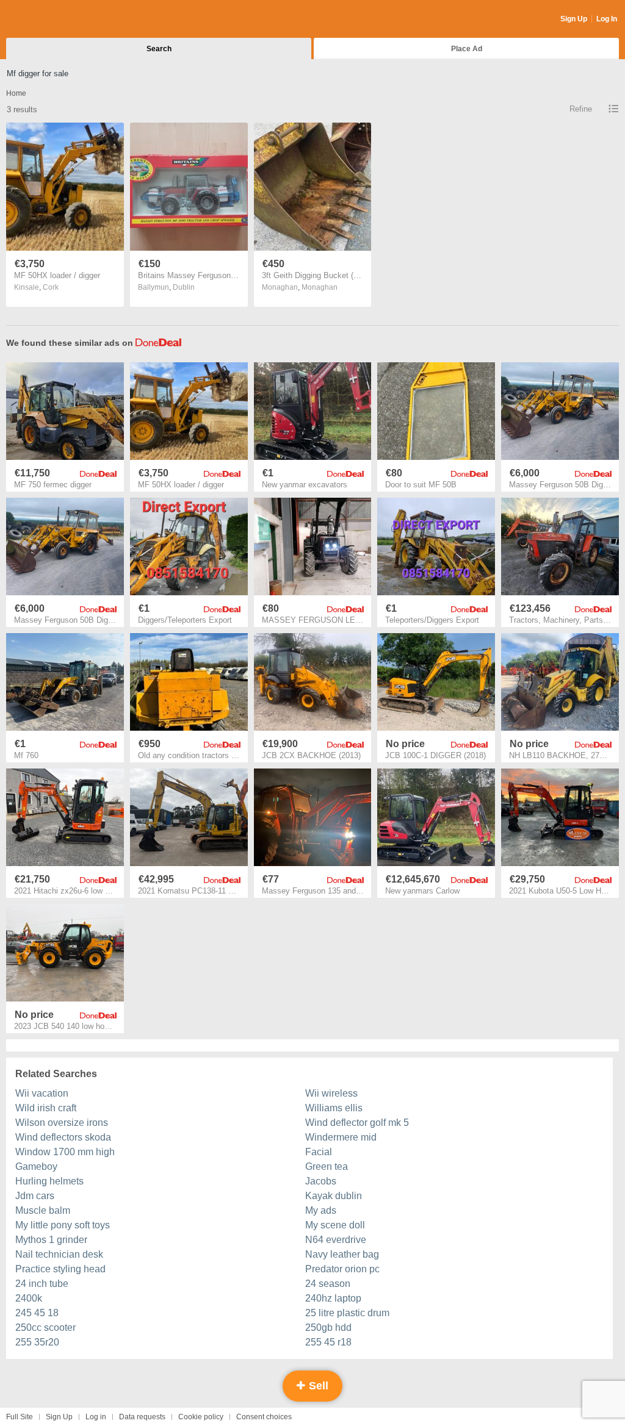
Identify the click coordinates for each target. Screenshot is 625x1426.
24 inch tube (41, 1283)
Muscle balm (42, 1210)
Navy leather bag (342, 1254)
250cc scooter (45, 1327)
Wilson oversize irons (61, 1122)
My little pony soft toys (62, 1225)
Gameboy (36, 1166)
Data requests (142, 1417)
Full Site (19, 1417)
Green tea (326, 1166)
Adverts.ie (54, 19)
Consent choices (264, 1417)
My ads (320, 1210)
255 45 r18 (328, 1342)
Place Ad (466, 49)
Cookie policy (200, 1417)
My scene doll (335, 1225)
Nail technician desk (59, 1254)
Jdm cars (34, 1196)
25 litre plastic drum (347, 1313)
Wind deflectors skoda (63, 1137)
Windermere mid (341, 1137)
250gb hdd (328, 1327)
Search (159, 49)
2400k (28, 1298)
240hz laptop (333, 1298)
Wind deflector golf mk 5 (357, 1122)
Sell (317, 1386)
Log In (606, 19)
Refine (580, 108)
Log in (95, 1417)
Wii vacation (41, 1093)
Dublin (184, 287)
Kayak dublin (333, 1196)
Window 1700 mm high (65, 1152)
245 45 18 (37, 1313)
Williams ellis (334, 1108)
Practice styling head (60, 1269)
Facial (318, 1152)
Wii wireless (331, 1093)
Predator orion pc (342, 1269)
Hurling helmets (49, 1181)
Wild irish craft (45, 1108)
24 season (327, 1283)
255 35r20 (37, 1342)
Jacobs (320, 1181)
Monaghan (320, 287)
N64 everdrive (335, 1239)
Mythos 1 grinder (51, 1239)
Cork (51, 287)
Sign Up (573, 19)
